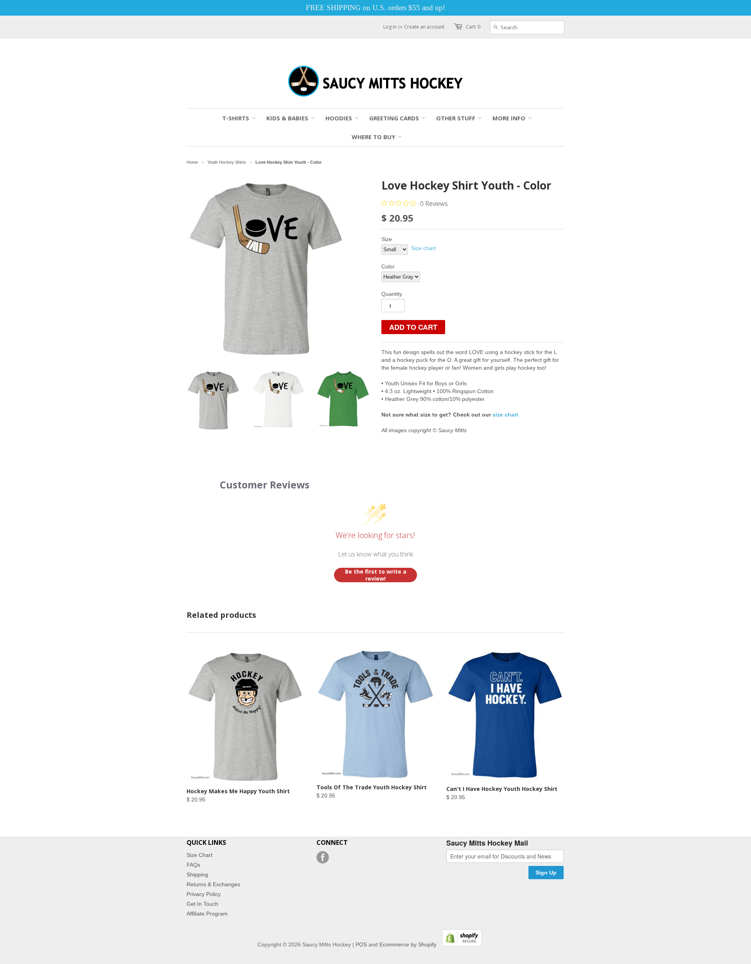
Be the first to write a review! (375, 575)
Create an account (424, 26)
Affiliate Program (207, 913)
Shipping (197, 874)
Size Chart (199, 855)
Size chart (423, 248)
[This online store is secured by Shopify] (460, 944)
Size (386, 239)
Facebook (322, 857)
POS (361, 944)
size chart (505, 414)
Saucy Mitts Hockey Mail (487, 843)
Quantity (391, 294)
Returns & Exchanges (213, 884)
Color (388, 266)
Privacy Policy (204, 894)
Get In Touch (202, 904)
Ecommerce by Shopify (408, 944)
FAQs (193, 865)
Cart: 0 (473, 26)
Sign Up (546, 872)
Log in (390, 26)
